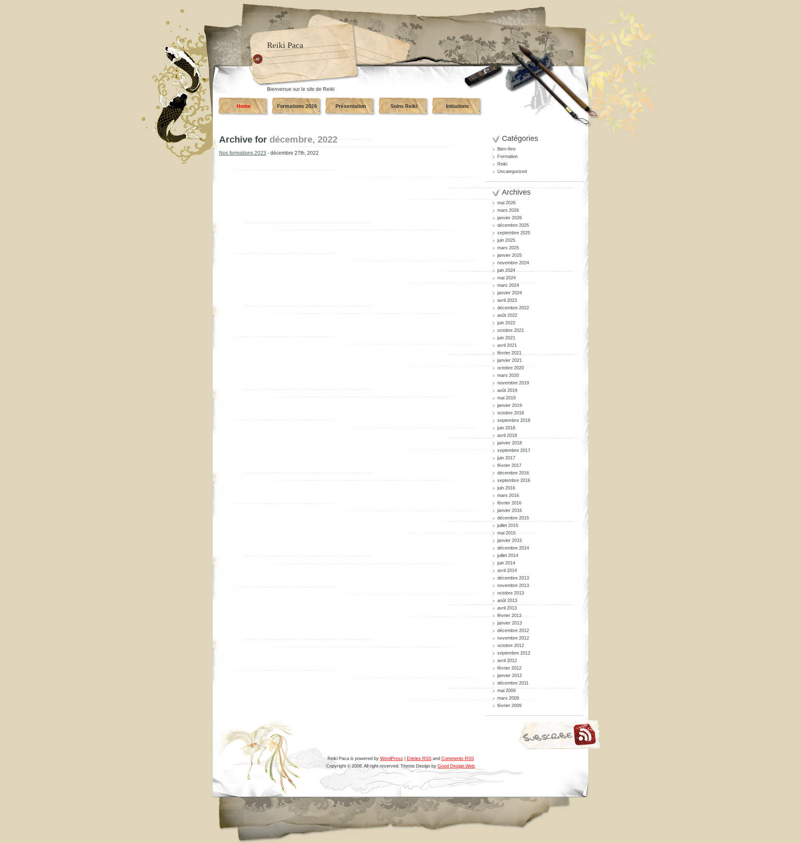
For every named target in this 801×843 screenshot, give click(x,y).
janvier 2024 (509, 292)
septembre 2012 (513, 652)
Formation (507, 156)
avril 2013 (507, 607)
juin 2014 (506, 562)
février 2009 (509, 705)
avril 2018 (507, 435)
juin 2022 (506, 322)
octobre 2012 (510, 645)
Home (244, 106)
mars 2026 (508, 210)
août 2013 (507, 600)
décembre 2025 (513, 225)
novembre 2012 (513, 637)
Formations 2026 (297, 106)
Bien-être (506, 148)
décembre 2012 (513, 630)
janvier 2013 (509, 622)
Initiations (457, 106)
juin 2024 (506, 270)
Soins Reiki (403, 106)
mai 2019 (506, 397)
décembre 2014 (513, 547)
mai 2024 (506, 277)
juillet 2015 (507, 525)
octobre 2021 (510, 330)
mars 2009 (508, 697)
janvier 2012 (509, 675)
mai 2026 (506, 202)
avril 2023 (507, 300)
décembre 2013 (513, 577)
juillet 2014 (507, 555)
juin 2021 (506, 337)
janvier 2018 (509, 442)
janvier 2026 (509, 217)
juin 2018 (506, 427)
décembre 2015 (513, 517)
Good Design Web (456, 765)
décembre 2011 (513, 682)
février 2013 (509, 615)
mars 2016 (508, 495)
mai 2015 (506, 532)
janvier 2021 (509, 360)
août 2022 (507, 315)
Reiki (502, 163)
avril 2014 (507, 570)
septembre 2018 (513, 420)
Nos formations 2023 (242, 153)
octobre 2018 (510, 412)
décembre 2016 (513, 472)
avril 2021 (507, 345)
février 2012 (509, 667)
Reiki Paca (285, 45)
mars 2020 (508, 375)
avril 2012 (507, 660)
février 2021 (509, 352)
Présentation (350, 106)
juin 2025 (506, 240)
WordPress (391, 758)
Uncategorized (512, 171)
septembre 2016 (513, 480)
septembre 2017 (513, 450)
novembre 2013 (513, 585)
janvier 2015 (509, 540)
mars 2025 (508, 247)
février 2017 (509, 465)
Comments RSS (457, 758)
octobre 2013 (510, 592)
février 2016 (509, 502)
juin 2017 (506, 457)
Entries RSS (419, 758)
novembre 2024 (513, 262)
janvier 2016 (509, 510)
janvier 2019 (509, 405)
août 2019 (507, 390)
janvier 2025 (509, 255)
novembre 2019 (513, 382)
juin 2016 (506, 487)
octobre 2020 (510, 367)
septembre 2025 (513, 232)
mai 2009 (506, 690)
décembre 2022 (513, 307)
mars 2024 (508, 285)
